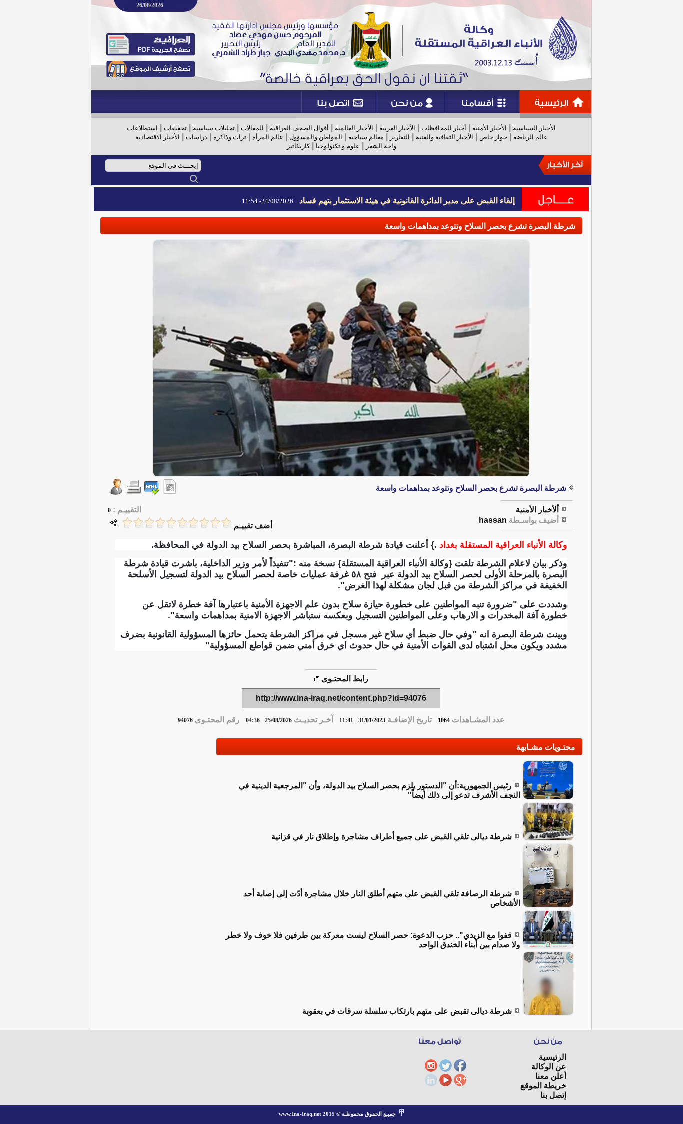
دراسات (197, 137)
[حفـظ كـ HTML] (152, 492)
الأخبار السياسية (534, 128)
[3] (204, 522)
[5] (182, 522)
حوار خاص (494, 137)
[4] (193, 522)
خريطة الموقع (543, 1086)
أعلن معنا (551, 1076)
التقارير (400, 137)
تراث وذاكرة (230, 137)
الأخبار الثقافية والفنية (445, 137)
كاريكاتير (298, 146)
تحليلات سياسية (214, 128)
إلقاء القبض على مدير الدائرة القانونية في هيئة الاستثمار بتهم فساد (407, 200)
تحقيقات (175, 128)
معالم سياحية (366, 137)
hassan (493, 520)
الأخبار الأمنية (489, 128)
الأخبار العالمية (354, 128)
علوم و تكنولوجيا (338, 146)
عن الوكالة (549, 1066)
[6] (171, 522)
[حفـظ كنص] (170, 492)
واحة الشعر (381, 146)
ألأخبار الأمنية (537, 510)
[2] (215, 522)
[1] (226, 522)
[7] (160, 522)
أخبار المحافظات (444, 128)
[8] (149, 522)
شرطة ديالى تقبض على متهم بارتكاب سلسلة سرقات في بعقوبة (407, 1011)
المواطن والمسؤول (316, 137)
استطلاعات (142, 128)
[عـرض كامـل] (548, 797)
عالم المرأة (268, 137)
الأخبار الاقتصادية (158, 137)
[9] (138, 522)
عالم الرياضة (531, 137)
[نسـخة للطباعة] (134, 492)
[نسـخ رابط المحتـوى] (317, 678)
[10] (127, 522)
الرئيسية (552, 1057)
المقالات (252, 128)
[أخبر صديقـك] (116, 492)
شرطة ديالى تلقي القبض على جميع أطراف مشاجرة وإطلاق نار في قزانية (392, 836)
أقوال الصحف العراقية (299, 128)
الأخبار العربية (398, 128)
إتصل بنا (553, 1095)
